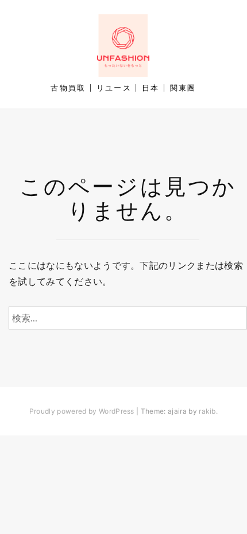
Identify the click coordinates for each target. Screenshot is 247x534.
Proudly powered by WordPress (81, 411)
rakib (207, 411)
